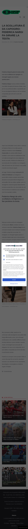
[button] (14, 262)
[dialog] (14, 264)
